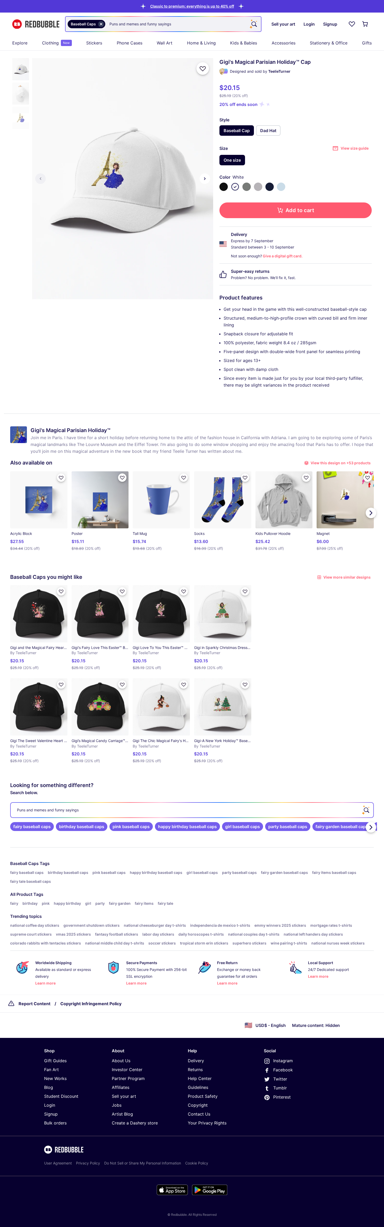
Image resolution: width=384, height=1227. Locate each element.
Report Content (34, 1003)
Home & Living (201, 43)
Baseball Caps (24, 863)
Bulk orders (55, 1123)
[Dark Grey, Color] (246, 187)
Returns (195, 1069)
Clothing (56, 43)
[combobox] (163, 24)
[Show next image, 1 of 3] (205, 178)
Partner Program (128, 1078)
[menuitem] (19, 43)
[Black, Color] (223, 187)
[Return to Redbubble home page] (35, 24)
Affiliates (120, 1087)
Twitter (280, 1079)
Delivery (196, 1060)
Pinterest (282, 1097)
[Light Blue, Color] (281, 187)
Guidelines (198, 1087)
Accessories (283, 43)
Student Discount (61, 1096)
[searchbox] (192, 810)
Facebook (283, 1069)
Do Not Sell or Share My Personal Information (142, 1163)
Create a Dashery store (135, 1123)
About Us (121, 1060)
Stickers (94, 43)
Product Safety (203, 1096)
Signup (51, 1114)
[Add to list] (202, 68)
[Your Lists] (352, 24)
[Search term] (253, 24)
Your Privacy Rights (207, 1123)
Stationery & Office (328, 43)
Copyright (198, 1105)
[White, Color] (235, 187)
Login (49, 1105)
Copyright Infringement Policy (90, 1003)
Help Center (200, 1078)
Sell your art (124, 1096)
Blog (48, 1087)
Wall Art (164, 43)
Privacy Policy (88, 1163)
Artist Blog (122, 1114)
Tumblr (280, 1087)
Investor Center (127, 1069)
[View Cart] (365, 24)
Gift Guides (55, 1060)
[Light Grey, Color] (258, 187)
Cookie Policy (196, 1163)
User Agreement (58, 1163)
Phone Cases (129, 43)
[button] (192, 6)
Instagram (283, 1060)
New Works (55, 1078)
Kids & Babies (243, 43)
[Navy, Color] (269, 187)
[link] (32, 826)
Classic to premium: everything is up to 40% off (192, 6)
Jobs (116, 1105)
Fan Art (51, 1069)
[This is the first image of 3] (40, 178)
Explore (19, 43)
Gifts (367, 43)
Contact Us (199, 1114)
